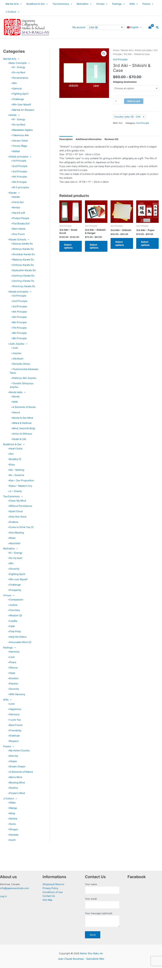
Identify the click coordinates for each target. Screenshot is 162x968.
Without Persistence (20, 505)
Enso (12, 464)
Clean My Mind (17, 500)
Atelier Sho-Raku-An (91, 953)
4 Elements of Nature (21, 771)
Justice (13, 604)
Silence (13, 667)
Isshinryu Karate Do (23, 275)
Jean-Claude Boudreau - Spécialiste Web (81, 958)
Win (14, 83)
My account (78, 27)
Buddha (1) (15, 459)
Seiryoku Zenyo (21, 363)
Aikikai (16, 151)
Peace (12, 662)
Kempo (16, 207)
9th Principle (19, 338)
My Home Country (19, 750)
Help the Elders (18, 636)
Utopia (13, 761)
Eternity (13, 755)
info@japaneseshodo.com (14, 888)
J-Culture (11, 11)
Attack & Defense (22, 422)
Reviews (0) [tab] (111, 139)
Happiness (15, 709)
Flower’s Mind (17, 793)
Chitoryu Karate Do (23, 264)
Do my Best (18, 72)
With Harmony (17, 694)
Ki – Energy (15, 552)
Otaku (12, 802)
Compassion (16, 599)
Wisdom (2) (15, 615)
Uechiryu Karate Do (23, 280)
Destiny (13, 787)
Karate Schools (17, 239)
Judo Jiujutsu (16, 343)
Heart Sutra (15, 448)
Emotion (14, 678)
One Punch (18, 234)
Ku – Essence (16, 475)
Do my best (15, 557)
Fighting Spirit (20, 93)
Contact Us (49, 895)
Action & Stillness (22, 433)
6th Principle (19, 322)
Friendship (15, 730)
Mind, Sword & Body (23, 428)
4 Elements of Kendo (24, 407)
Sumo (12, 823)
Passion (13, 683)
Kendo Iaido (15, 392)
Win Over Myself (21, 104)
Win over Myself (18, 579)
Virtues (100, 3)
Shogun (13, 829)
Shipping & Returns (53, 884)
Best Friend (15, 725)
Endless (13, 521)
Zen (11, 453)
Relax (12, 537)
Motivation (82, 3)
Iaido (15, 401)
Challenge (18, 99)
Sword (16, 412)
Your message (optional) (98, 913)
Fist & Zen (18, 202)
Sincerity (14, 568)
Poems (146, 3)
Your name (91, 884)
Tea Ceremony (61, 3)
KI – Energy (18, 67)
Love (12, 656)
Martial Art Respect (23, 109)
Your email (91, 898)
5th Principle (19, 181)
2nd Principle (19, 166)
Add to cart (133, 101)
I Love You (15, 719)
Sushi (12, 839)
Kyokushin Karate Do (24, 270)
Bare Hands (18, 228)
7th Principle (19, 327)
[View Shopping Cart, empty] (150, 27)
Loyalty (13, 620)
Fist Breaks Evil (21, 223)
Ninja (12, 813)
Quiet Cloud (16, 511)
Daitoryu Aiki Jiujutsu (24, 377)
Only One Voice (17, 516)
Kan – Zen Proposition (21, 480)
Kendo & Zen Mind (22, 417)
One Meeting (16, 532)
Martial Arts (12, 3)
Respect (14, 741)
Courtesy (14, 610)
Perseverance (20, 77)
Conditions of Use (53, 892)
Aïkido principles (18, 156)
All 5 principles (20, 187)
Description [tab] (66, 139)
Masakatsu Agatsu (22, 129)
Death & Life (19, 439)
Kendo (16, 396)
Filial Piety (15, 631)
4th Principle (19, 176)
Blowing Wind (17, 782)
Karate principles (18, 291)
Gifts (132, 3)
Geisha (13, 818)
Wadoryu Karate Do (23, 259)
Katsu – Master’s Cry (20, 485)
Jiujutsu (16, 353)
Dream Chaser (17, 766)
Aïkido (13, 115)
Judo (15, 347)
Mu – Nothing (16, 469)
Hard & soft (18, 212)
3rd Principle (19, 171)
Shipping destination (125, 81)
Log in (3, 896)
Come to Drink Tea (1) (21, 527)
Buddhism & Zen (35, 3)
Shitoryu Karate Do (23, 248)
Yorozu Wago (19, 145)
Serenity (14, 688)
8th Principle (19, 332)
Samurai (17, 88)
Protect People (20, 218)
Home (116, 50)
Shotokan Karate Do (23, 254)
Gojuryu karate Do (22, 243)
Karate (13, 192)
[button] (20, 4)
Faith (12, 626)
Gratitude (14, 735)
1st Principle (19, 160)
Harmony (14, 651)
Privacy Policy (50, 888)
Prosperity (15, 590)
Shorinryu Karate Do (23, 286)
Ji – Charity (15, 491)
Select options (68, 246)
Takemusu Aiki (20, 135)
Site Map (47, 899)
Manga (13, 807)
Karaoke (14, 834)
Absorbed (14, 543)
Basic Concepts (18, 62)
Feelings (117, 3)
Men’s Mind (15, 777)
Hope (12, 672)
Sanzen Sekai (20, 140)
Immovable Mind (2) (20, 642)
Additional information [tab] (89, 139)
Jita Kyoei (17, 358)
